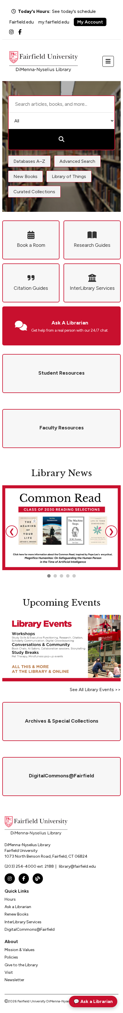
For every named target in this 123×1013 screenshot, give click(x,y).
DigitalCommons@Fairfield (30, 929)
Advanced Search (77, 161)
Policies (11, 957)
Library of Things (69, 176)
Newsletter (14, 979)
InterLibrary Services (23, 922)
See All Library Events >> (95, 689)
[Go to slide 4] (74, 576)
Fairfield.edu (21, 22)
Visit (9, 972)
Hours (10, 899)
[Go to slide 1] (49, 576)
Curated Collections (34, 191)
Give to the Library (21, 965)
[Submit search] (61, 139)
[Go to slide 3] (61, 576)
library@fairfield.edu (77, 866)
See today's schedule (74, 11)
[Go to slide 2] (55, 576)
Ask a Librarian (18, 906)
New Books (25, 176)
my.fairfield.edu (53, 22)
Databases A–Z (29, 161)
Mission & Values (20, 949)
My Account (90, 22)
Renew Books (17, 914)
